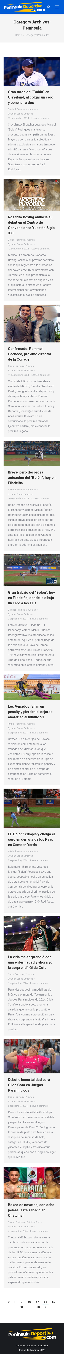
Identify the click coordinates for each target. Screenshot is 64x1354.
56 (29, 1302)
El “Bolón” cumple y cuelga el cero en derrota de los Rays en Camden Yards (31, 839)
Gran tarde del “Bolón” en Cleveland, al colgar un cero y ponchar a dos (30, 97)
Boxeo (11, 239)
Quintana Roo (33, 1222)
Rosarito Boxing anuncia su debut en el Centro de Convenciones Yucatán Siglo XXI (31, 225)
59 (53, 1302)
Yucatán (32, 109)
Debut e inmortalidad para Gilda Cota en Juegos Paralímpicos (29, 1085)
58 (45, 1302)
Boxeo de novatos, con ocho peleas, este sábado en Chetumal (31, 1210)
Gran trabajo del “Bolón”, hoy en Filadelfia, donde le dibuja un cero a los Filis (31, 597)
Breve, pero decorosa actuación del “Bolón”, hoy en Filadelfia (31, 477)
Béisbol (12, 109)
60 (21, 1307)
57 (37, 1302)
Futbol (11, 723)
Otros (11, 366)
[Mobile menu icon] (56, 6)
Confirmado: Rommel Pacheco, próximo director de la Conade (29, 354)
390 (37, 1307)
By (20, 113)
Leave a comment (40, 118)
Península (22, 109)
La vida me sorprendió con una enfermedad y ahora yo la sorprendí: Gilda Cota (30, 962)
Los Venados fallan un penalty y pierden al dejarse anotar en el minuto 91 (30, 711)
